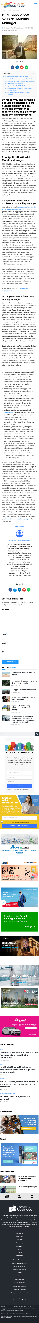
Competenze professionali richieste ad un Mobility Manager (20, 89)
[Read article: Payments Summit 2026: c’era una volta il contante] (6, 699)
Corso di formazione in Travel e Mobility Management (27, 1178)
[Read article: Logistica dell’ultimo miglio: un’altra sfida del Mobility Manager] (6, 708)
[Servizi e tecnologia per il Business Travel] (19, 975)
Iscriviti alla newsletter (20, 826)
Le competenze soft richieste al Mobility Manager (19, 93)
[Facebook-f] (19, 1299)
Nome (4, 634)
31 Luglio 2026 (4, 1089)
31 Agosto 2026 (5, 1060)
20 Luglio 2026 (16, 692)
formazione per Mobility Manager (17, 519)
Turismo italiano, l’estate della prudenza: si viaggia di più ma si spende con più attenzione (19, 1084)
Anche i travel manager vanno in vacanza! (23, 673)
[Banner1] (19, 946)
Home (3, 10)
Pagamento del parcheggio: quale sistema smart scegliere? (24, 682)
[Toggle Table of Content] (32, 73)
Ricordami (11, 781)
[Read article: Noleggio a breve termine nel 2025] (6, 691)
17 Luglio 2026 (16, 702)
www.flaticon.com (7, 1317)
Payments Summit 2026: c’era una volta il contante (24, 698)
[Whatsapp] (25, 1299)
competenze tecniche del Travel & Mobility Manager (19, 208)
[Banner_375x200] (19, 897)
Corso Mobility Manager (27, 1187)
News (2, 1049)
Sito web (5, 652)
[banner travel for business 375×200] (19, 1027)
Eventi (2, 1079)
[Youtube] (22, 1299)
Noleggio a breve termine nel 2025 (24, 690)
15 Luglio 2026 (16, 724)
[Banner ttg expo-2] (19, 998)
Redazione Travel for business (19, 541)
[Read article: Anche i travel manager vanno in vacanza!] (6, 674)
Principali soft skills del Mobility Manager (18, 86)
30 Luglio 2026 (16, 677)
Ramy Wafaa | (14, 1316)
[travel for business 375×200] (19, 871)
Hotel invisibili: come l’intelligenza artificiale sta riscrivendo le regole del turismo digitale (17, 1069)
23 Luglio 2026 (16, 685)
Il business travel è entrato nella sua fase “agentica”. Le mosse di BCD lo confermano (19, 1055)
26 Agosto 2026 (5, 1075)
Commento (6, 609)
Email (4, 643)
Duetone (7, 1316)
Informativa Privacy (15, 821)
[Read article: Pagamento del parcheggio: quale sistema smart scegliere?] (6, 683)
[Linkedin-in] (13, 1299)
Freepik (35, 1316)
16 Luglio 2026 (16, 712)
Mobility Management (13, 10)
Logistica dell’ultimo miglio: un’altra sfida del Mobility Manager (22, 708)
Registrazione (24, 790)
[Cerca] (37, 734)
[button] (36, 4)
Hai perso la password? (13, 790)
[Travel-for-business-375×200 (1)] (19, 922)
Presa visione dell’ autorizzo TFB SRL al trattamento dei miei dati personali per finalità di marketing (20, 822)
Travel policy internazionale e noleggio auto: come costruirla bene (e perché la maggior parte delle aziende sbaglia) (23, 719)
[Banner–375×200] (19, 844)
